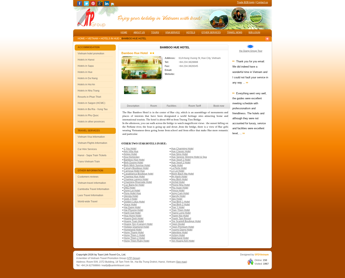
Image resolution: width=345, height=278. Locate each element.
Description (133, 105)
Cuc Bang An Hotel (134, 185)
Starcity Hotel (178, 196)
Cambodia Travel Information (93, 189)
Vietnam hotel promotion (91, 53)
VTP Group (133, 258)
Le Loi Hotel (177, 171)
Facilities (171, 105)
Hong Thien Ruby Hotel (136, 240)
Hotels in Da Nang (88, 78)
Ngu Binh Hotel (179, 179)
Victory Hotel (178, 235)
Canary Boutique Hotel (136, 168)
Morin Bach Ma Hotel (182, 173)
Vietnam (92, 38)
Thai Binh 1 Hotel (180, 201)
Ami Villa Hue (131, 151)
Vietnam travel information (92, 183)
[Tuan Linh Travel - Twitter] (86, 5)
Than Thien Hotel (180, 210)
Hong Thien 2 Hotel (134, 238)
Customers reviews (88, 176)
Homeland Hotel (133, 229)
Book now (218, 105)
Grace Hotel (130, 204)
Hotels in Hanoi (86, 59)
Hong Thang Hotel (134, 232)
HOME (124, 32)
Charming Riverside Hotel (138, 182)
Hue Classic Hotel (181, 151)
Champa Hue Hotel (134, 176)
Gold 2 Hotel (130, 199)
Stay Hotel (176, 199)
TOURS (155, 32)
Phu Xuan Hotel (179, 187)
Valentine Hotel (179, 232)
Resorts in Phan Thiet (89, 96)
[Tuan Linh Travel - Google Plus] (99, 5)
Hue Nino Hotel (179, 154)
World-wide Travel (87, 201)
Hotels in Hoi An (86, 84)
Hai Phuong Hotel (133, 210)
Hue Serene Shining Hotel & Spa (189, 157)
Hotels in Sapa (86, 66)
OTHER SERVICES (211, 32)
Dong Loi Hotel (132, 190)
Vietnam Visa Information (91, 136)
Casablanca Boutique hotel (138, 173)
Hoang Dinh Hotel (133, 218)
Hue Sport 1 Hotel (180, 159)
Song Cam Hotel (180, 193)
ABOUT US (139, 32)
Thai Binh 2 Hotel (180, 204)
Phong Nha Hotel (180, 185)
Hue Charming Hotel (182, 148)
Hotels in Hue (110, 38)
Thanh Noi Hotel (180, 215)
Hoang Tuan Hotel (134, 221)
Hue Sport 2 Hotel (180, 162)
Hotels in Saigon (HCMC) (91, 103)
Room (153, 105)
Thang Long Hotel (181, 212)
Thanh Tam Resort (181, 218)
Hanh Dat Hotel (132, 212)
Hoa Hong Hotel (132, 215)
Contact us (262, 2)
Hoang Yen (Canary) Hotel (138, 224)
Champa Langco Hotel (136, 179)
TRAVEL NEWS (234, 32)
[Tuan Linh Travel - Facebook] (79, 5)
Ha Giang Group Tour (250, 51)
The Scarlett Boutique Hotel (186, 221)
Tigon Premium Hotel (182, 226)
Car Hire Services (87, 149)
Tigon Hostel (178, 224)
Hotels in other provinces (91, 121)
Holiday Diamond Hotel (136, 226)
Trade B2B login (246, 2)
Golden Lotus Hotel (134, 201)
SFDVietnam (262, 254)
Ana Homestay (132, 157)
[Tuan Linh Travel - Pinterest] (93, 5)
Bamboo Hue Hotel (134, 159)
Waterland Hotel (180, 238)
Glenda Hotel (131, 196)
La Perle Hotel (179, 168)
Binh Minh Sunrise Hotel (137, 165)
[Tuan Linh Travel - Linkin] (106, 5)
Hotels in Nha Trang (88, 90)
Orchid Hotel (178, 182)
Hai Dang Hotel (132, 207)
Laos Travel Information (90, 195)
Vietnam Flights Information (92, 143)
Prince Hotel (177, 190)
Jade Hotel (177, 165)
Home (81, 38)
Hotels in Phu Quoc (88, 115)
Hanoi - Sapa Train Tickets (92, 155)
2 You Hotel (130, 148)
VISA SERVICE (172, 32)
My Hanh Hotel (179, 176)
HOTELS (190, 32)
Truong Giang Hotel (181, 229)
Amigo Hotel (130, 154)
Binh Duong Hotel (133, 162)
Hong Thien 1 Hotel (134, 235)
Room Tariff (194, 105)
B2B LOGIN (254, 32)
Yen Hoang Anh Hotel (182, 240)
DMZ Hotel (129, 187)
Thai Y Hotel (177, 207)
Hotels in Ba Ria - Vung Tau (93, 109)
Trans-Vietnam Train (89, 161)
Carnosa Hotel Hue (134, 171)
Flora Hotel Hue (132, 193)
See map (181, 261)
